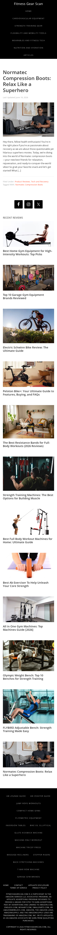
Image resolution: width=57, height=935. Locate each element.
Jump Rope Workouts (28, 803)
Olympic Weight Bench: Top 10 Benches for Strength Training (23, 677)
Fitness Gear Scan (28, 3)
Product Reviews (22, 181)
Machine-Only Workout (28, 840)
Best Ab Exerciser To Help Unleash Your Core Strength (26, 584)
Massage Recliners (18, 854)
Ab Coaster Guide (40, 796)
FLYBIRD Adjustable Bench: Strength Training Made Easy (27, 729)
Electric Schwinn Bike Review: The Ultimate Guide (25, 349)
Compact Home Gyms (28, 810)
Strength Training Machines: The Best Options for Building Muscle (28, 496)
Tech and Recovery (39, 181)
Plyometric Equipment (28, 818)
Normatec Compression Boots (29, 184)
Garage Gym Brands (28, 876)
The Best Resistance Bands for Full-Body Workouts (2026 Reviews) (26, 444)
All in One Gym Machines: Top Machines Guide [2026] (23, 628)
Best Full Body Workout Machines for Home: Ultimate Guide (27, 540)
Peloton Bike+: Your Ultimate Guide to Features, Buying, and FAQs (28, 392)
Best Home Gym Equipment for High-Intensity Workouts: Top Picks (27, 252)
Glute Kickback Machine (29, 832)
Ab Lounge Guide (16, 796)
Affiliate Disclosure (41, 885)
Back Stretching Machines (28, 862)
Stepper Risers (41, 854)
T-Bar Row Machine (28, 869)
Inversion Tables (16, 825)
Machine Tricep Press (28, 847)
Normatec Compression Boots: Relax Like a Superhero (27, 81)
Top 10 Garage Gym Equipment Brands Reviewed (23, 296)
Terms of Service (21, 888)
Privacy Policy (40, 888)
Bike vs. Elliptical (40, 825)
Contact (21, 885)
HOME (8, 885)
